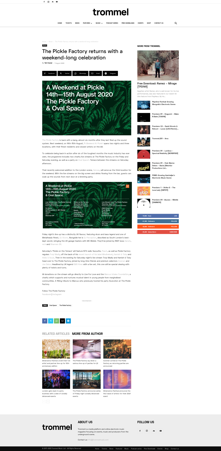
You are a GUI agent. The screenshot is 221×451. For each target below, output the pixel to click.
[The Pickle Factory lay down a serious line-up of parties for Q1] (87, 349)
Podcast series (112, 23)
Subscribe (173, 232)
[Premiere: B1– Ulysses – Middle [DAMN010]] (143, 203)
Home (60, 23)
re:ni (44, 244)
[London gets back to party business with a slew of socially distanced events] (56, 379)
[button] (176, 23)
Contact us (158, 23)
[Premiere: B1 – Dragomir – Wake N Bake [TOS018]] (143, 117)
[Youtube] (57, 2)
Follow (174, 221)
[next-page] (47, 401)
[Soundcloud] (52, 2)
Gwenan (121, 261)
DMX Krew (78, 264)
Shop (149, 23)
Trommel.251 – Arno (160, 139)
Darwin (128, 241)
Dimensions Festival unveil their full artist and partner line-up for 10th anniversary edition (56, 363)
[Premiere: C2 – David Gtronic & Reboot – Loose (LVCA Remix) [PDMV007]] (143, 129)
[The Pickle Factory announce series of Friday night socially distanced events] (87, 379)
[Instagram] (48, 2)
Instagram (57, 294)
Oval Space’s (84, 160)
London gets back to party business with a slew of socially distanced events (54, 393)
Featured (86, 23)
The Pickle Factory (50, 140)
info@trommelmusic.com (98, 440)
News (77, 23)
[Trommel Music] (110, 11)
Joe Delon (46, 264)
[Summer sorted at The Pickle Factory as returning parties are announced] (117, 349)
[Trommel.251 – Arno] (143, 141)
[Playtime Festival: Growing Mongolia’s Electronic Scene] (143, 105)
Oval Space (53, 305)
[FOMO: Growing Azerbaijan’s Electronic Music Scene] (143, 178)
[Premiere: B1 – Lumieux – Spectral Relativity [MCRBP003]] (143, 154)
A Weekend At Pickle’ (93, 144)
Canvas (96, 170)
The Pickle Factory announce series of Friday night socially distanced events (87, 393)
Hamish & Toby (120, 254)
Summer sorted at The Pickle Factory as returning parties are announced (116, 363)
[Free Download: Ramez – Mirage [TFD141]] (158, 65)
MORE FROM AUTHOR (87, 334)
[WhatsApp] (56, 320)
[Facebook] (44, 2)
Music (98, 23)
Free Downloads (128, 23)
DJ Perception (90, 238)
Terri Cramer (48, 63)
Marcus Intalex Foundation (116, 274)
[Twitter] (50, 320)
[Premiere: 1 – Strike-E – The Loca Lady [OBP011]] (143, 191)
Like (175, 216)
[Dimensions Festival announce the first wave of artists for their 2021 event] (117, 379)
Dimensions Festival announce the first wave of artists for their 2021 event (117, 393)
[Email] (62, 320)
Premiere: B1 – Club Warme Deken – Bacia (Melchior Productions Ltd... (163, 165)
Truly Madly (55, 254)
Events (140, 23)
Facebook (46, 294)
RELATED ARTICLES (56, 334)
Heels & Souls (48, 258)
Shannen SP (56, 244)
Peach (104, 251)
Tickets (69, 23)
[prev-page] (43, 401)
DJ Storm (64, 238)
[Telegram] (68, 320)
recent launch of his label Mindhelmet (96, 254)
